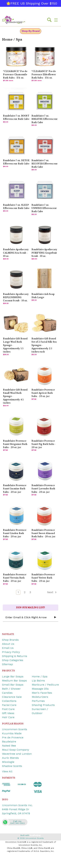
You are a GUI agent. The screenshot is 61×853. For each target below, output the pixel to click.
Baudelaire (9, 741)
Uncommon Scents (14, 729)
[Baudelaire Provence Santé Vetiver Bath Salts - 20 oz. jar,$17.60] (45, 559)
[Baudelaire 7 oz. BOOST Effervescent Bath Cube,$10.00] (16, 101)
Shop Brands (10, 639)
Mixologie (8, 761)
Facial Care (9, 705)
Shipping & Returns (14, 656)
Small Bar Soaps (12, 684)
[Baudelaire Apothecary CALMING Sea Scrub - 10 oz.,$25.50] (16, 234)
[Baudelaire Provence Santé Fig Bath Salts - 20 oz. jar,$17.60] (45, 426)
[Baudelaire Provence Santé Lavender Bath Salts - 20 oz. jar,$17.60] (45, 470)
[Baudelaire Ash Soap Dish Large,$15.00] (45, 279)
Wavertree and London (17, 753)
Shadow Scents (12, 766)
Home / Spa (39, 676)
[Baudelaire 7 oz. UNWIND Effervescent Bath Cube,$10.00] (45, 190)
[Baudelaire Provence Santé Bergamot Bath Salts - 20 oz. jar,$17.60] (16, 426)
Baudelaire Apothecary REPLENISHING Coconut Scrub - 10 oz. (16, 297)
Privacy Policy (11, 652)
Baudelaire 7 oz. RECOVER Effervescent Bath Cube (44, 163)
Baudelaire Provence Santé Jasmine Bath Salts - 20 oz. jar (14, 488)
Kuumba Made (12, 733)
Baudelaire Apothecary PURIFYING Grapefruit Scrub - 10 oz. (44, 252)
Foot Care (8, 709)
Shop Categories (12, 660)
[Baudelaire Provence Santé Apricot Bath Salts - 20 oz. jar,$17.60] (45, 375)
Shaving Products (43, 705)
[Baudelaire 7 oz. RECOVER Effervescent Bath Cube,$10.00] (45, 145)
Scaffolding (35, 835)
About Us (8, 643)
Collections (9, 701)
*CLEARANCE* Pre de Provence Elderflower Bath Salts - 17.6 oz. (44, 74)
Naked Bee (9, 745)
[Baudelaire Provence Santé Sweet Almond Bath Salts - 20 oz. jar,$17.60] (45, 515)
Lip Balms (38, 680)
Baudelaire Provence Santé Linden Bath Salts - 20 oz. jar (14, 533)
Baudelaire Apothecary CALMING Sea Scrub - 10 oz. (16, 252)
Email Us (8, 648)
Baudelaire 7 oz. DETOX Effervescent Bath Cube (16, 162)
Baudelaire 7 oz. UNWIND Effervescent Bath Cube (44, 208)
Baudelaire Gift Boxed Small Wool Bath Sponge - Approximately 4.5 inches (15, 396)
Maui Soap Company (15, 749)
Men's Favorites (42, 692)
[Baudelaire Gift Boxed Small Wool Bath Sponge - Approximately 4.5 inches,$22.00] (16, 375)
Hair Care (8, 717)
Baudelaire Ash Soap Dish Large (43, 296)
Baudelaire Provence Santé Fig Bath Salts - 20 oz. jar (44, 444)
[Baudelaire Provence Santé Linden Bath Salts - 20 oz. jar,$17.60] (16, 515)
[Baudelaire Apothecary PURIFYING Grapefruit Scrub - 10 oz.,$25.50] (45, 234)
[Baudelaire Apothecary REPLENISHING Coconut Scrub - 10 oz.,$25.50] (16, 279)
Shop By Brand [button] (31, 31)
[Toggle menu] (56, 20)
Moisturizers (40, 696)
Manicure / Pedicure (45, 684)
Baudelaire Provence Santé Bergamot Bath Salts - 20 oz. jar (15, 444)
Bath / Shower (11, 688)
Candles (7, 692)
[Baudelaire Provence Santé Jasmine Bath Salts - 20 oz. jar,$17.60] (16, 470)
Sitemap (7, 664)
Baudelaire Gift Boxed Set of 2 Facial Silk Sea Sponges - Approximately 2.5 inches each (44, 345)
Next (50, 592)
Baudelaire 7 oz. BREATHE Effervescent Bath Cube (44, 119)
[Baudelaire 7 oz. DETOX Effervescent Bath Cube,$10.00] (16, 145)
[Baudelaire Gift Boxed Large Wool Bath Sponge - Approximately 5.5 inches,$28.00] (16, 323)
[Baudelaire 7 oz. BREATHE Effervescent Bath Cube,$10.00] (45, 101)
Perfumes (38, 701)
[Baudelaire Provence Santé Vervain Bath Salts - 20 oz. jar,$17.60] (16, 559)
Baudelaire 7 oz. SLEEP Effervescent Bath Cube (16, 207)
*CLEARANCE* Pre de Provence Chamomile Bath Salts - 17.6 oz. (15, 74)
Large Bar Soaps (12, 676)
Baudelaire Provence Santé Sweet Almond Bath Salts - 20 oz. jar (43, 533)
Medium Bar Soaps (14, 680)
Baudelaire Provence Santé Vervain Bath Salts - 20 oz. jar (14, 577)
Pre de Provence (12, 737)
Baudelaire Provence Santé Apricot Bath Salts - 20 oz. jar (43, 393)
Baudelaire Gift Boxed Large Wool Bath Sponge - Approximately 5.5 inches (15, 345)
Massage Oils (40, 688)
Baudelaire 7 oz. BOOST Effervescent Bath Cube (16, 117)
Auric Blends (10, 757)
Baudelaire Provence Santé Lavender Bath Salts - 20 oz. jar (43, 488)
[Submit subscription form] (55, 617)
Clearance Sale (12, 696)
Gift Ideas (8, 713)
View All (7, 771)
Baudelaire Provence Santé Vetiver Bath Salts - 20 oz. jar (43, 577)
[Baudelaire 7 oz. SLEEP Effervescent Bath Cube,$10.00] (16, 190)
